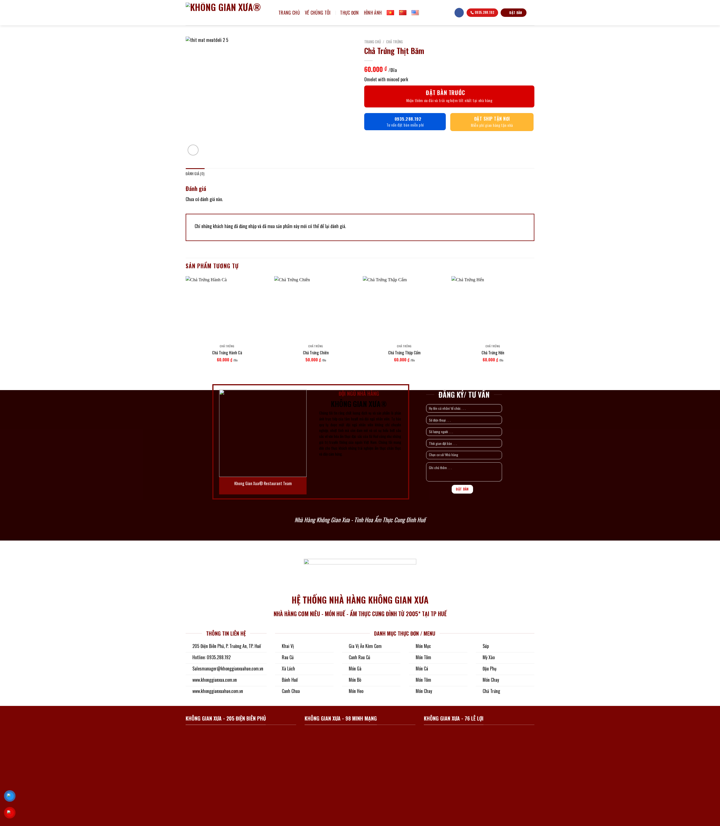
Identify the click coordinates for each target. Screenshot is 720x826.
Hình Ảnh (373, 12)
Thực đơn (349, 12)
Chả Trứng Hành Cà (227, 352)
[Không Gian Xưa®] (228, 12)
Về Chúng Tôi (318, 12)
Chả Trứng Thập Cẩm (404, 352)
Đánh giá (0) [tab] (195, 173)
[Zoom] (193, 150)
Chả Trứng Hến (493, 352)
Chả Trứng (394, 41)
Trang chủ (289, 12)
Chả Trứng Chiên (316, 352)
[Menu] (447, 13)
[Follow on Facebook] (459, 12)
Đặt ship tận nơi (492, 118)
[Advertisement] (360, 708)
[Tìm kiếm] (426, 12)
